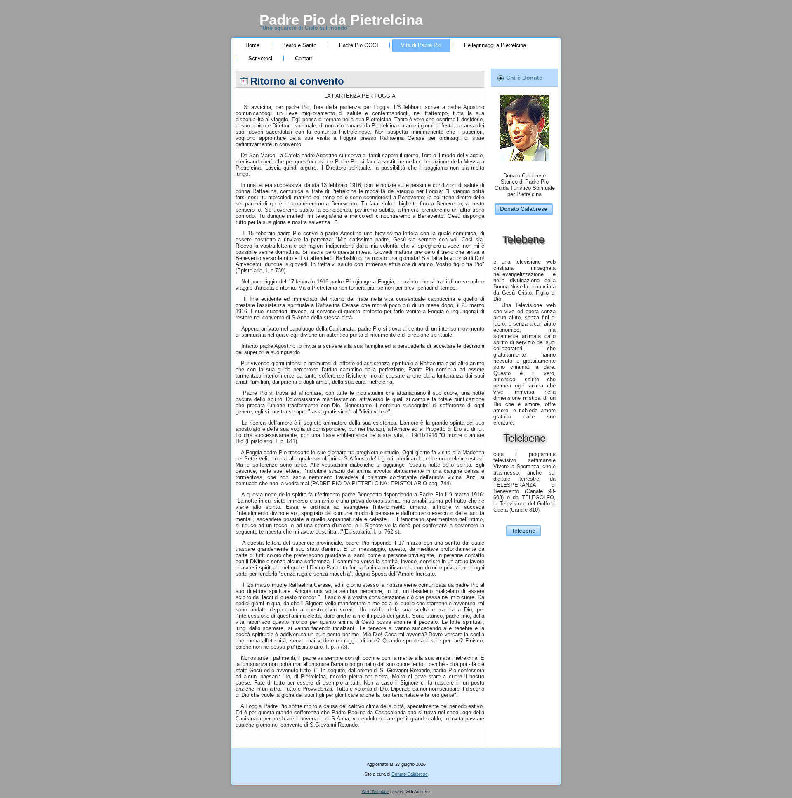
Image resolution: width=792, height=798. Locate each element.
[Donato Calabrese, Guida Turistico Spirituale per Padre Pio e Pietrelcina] (525, 163)
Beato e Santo (299, 45)
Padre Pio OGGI (358, 45)
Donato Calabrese (523, 208)
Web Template (375, 791)
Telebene (523, 530)
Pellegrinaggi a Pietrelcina (495, 45)
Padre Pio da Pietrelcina (341, 20)
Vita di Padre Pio (421, 45)
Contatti (304, 58)
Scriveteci (260, 58)
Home (252, 45)
